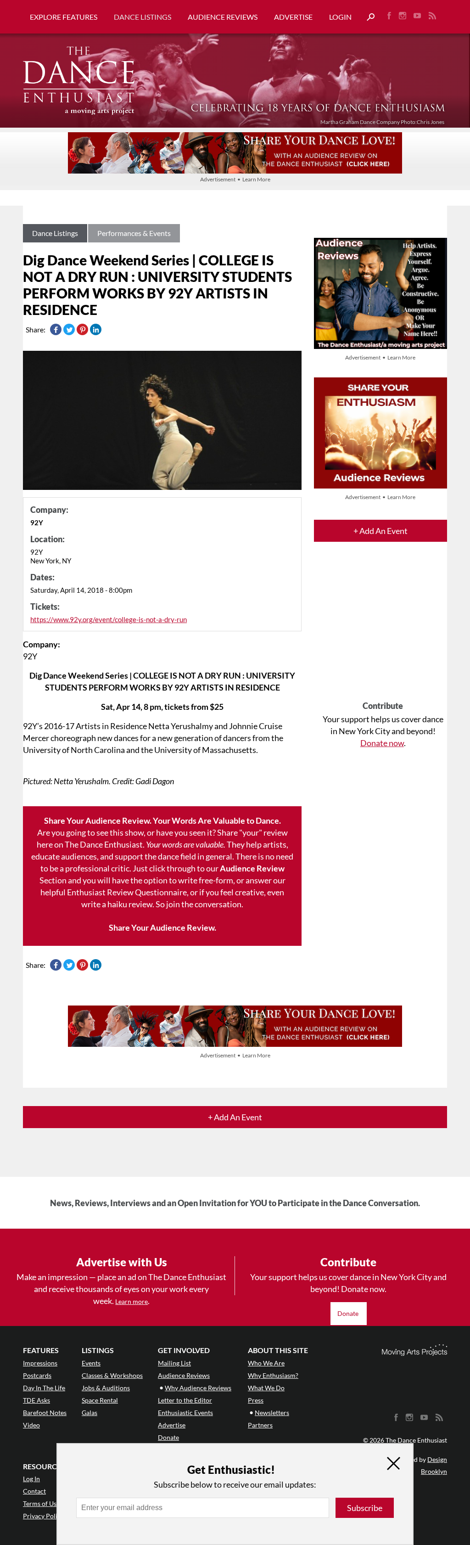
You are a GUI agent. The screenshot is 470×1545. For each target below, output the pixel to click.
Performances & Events (134, 233)
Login (340, 16)
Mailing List (174, 1363)
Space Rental (100, 1400)
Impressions (40, 1363)
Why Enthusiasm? (273, 1375)
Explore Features (63, 16)
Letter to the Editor (185, 1400)
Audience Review (252, 868)
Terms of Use (41, 1503)
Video (31, 1425)
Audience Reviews (222, 16)
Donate (348, 1313)
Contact (34, 1491)
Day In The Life (44, 1388)
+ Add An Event (380, 531)
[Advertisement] (383, 629)
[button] (367, 17)
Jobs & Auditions (106, 1388)
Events (91, 1363)
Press (255, 1400)
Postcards (37, 1375)
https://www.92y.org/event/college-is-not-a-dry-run (108, 619)
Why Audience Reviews (198, 1388)
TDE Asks (36, 1400)
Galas (89, 1412)
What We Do (266, 1388)
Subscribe (364, 1508)
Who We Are (266, 1363)
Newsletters (272, 1412)
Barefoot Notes (45, 1412)
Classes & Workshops (112, 1375)
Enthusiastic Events (185, 1412)
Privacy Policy (43, 1516)
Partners (260, 1425)
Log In (31, 1479)
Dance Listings (142, 16)
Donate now (382, 743)
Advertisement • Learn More (235, 179)
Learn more (131, 1301)
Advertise (293, 16)
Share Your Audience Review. (162, 927)
